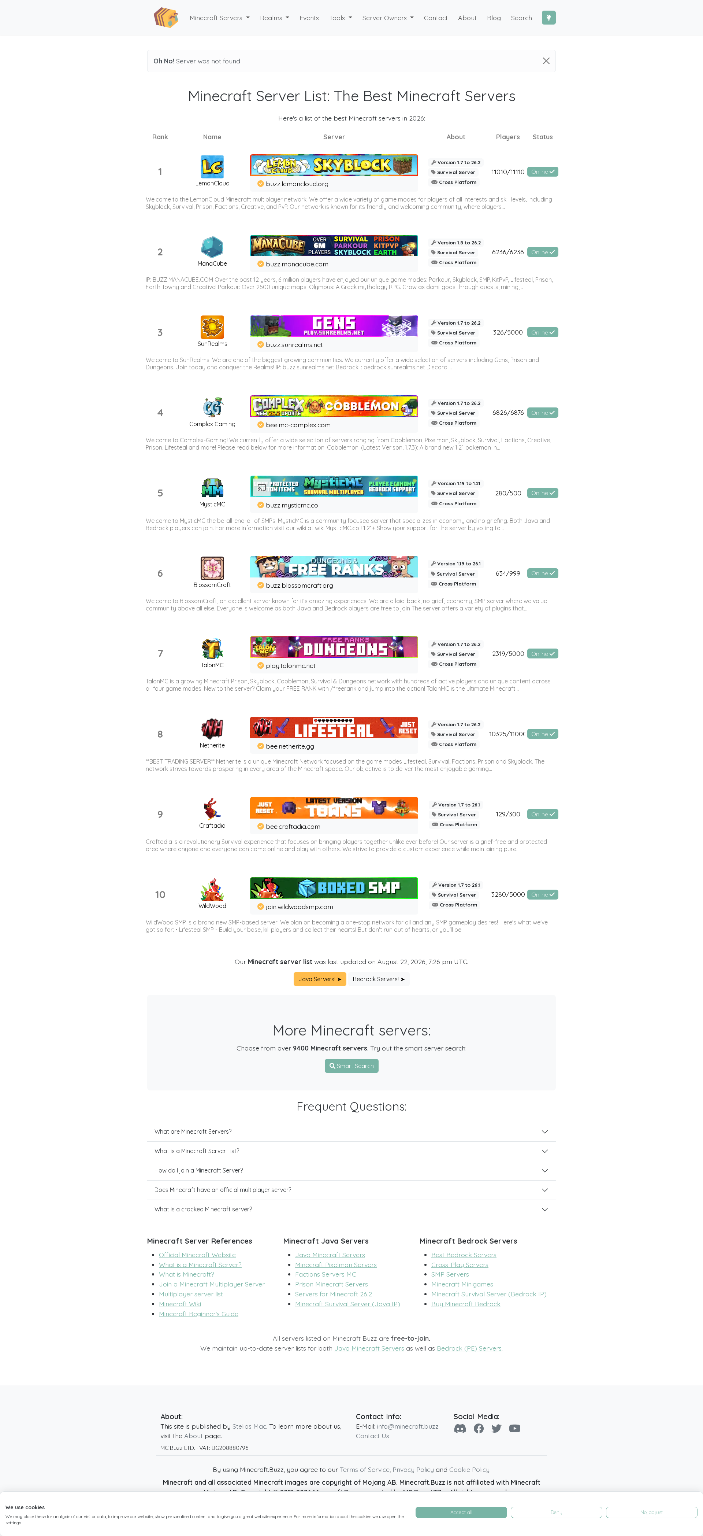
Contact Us (372, 1436)
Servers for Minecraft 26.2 (333, 1294)
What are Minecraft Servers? (193, 1131)
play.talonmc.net (291, 665)
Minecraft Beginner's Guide (198, 1314)
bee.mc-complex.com (298, 425)
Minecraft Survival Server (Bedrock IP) (489, 1294)
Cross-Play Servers (459, 1264)
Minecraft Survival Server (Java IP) (347, 1304)
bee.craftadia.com (293, 826)
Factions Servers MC (325, 1274)
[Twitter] (496, 1428)
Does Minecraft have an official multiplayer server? (223, 1189)
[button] (275, 18)
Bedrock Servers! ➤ (379, 979)
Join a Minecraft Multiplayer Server (212, 1284)
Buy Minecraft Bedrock (466, 1304)
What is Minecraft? (186, 1274)
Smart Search (354, 1066)
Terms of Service (365, 1469)
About (193, 1436)
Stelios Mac (249, 1426)
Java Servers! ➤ (320, 979)
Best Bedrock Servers (463, 1255)
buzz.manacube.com (297, 264)
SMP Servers (450, 1274)
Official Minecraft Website (197, 1255)
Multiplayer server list (191, 1294)
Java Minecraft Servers (330, 1255)
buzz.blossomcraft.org (299, 585)
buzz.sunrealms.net (294, 344)
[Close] (546, 60)
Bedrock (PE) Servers (469, 1348)
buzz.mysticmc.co (292, 505)
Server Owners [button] (385, 18)
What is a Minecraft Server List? (197, 1151)
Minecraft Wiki (180, 1304)
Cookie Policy (469, 1469)
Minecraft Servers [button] (217, 18)
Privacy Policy (413, 1469)
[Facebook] (479, 1428)
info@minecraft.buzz (408, 1426)
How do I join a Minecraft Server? (199, 1170)
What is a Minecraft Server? (200, 1264)
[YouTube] (515, 1428)
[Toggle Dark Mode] (549, 18)
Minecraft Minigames (462, 1284)
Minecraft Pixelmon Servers (336, 1264)
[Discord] (460, 1428)
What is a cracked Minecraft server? (203, 1209)
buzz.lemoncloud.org (297, 184)
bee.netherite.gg (290, 746)
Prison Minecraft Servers (331, 1284)
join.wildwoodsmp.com (299, 906)
